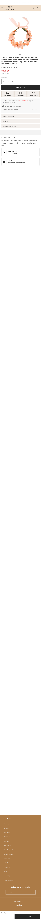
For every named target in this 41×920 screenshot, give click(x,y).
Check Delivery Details (13, 106)
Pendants (7, 867)
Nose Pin (7, 858)
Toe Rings (7, 876)
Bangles (6, 828)
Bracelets (7, 832)
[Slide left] (16, 55)
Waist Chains (8, 880)
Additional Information (9, 126)
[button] (2, 8)
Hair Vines (7, 845)
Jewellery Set (8, 850)
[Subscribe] (33, 892)
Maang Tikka (8, 854)
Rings (6, 871)
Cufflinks (7, 837)
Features (5, 121)
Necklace (7, 863)
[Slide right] (24, 55)
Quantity (4, 77)
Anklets (6, 824)
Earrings (6, 841)
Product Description (8, 116)
